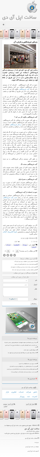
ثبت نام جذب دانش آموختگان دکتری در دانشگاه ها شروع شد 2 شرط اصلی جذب (21, 346)
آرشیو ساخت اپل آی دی (33, 451)
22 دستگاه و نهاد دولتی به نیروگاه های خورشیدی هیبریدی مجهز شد (22, 353)
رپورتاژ (25, 245)
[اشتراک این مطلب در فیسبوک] (11, 255)
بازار (7, 392)
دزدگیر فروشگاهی (15, 124)
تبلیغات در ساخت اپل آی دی (32, 447)
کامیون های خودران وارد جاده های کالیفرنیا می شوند (26, 264)
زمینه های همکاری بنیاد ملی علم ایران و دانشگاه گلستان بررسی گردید (22, 369)
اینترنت (34, 396)
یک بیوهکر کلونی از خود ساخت (30, 350)
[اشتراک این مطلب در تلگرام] (14, 255)
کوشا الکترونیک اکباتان (10, 232)
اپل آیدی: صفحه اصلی (8, 405)
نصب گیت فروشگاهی (10, 197)
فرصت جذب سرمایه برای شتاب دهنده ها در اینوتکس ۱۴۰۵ (24, 372)
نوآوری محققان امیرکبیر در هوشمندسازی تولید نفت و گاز (24, 270)
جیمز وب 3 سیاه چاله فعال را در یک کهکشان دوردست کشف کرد (23, 366)
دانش (35, 392)
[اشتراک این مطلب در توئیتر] (7, 255)
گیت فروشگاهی (24, 89)
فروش (34, 247)
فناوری (13, 392)
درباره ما (37, 442)
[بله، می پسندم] (17, 251)
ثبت (28, 396)
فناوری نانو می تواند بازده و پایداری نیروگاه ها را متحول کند (24, 267)
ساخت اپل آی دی (19, 17)
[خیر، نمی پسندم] (8, 251)
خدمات (21, 392)
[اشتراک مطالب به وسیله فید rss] (4, 255)
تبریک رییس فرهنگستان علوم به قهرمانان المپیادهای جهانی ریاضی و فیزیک (20, 342)
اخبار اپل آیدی (30, 404)
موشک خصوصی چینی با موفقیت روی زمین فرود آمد (25, 261)
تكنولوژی (16, 245)
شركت (8, 245)
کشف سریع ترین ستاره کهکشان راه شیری (28, 363)
